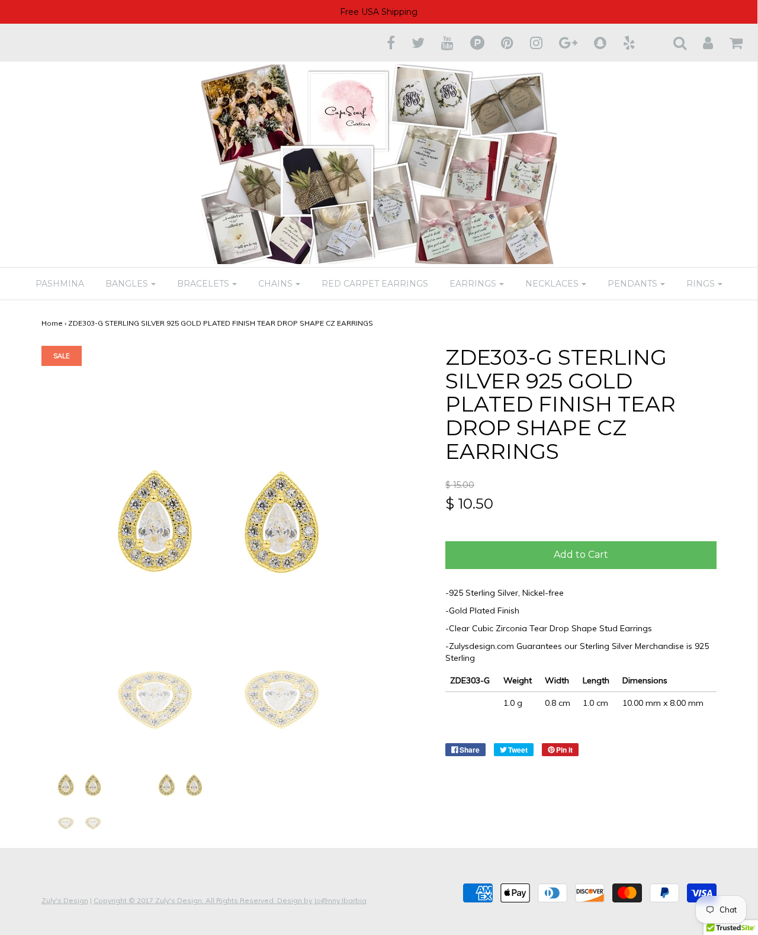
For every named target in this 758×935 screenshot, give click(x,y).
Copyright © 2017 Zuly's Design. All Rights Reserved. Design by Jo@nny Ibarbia (230, 900)
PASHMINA (60, 283)
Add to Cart (581, 554)
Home (52, 323)
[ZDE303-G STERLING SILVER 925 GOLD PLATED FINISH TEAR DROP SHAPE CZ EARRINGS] (83, 787)
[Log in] (700, 43)
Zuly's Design (64, 900)
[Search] (672, 43)
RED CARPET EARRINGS (375, 283)
